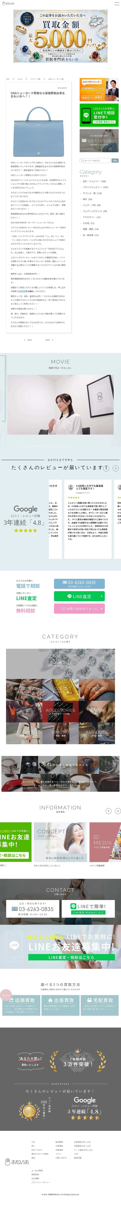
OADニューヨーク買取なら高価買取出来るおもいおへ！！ (38, 94)
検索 (115, 160)
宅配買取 (22, 291)
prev (30, 340)
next (47, 340)
